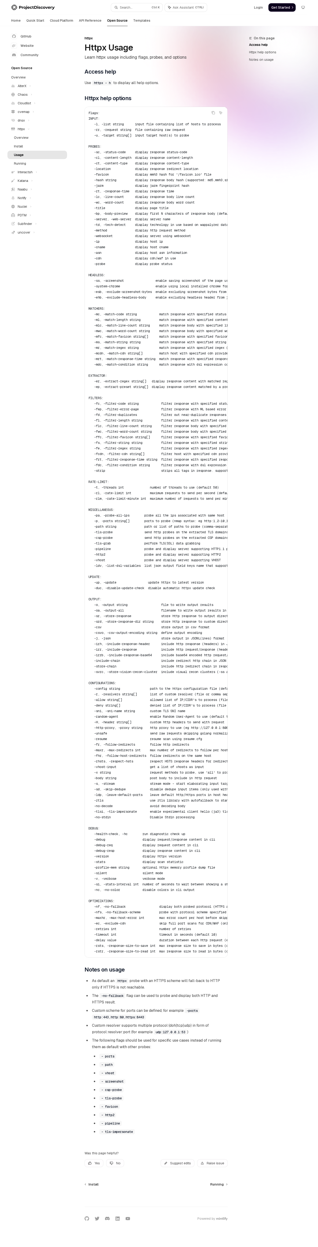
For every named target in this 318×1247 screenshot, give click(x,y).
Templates (141, 20)
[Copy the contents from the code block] (213, 113)
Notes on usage (261, 60)
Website (27, 46)
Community (29, 55)
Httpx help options (262, 52)
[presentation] (156, 532)
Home (16, 20)
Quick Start (35, 20)
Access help (258, 45)
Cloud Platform (61, 20)
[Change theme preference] (303, 7)
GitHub (25, 36)
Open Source (117, 20)
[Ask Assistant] (221, 113)
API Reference (90, 20)
